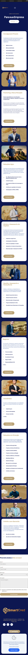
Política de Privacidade (14, 646)
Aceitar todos (14, 650)
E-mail (1, 567)
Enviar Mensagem (14, 594)
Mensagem (2, 577)
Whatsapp (2, 572)
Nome (1, 561)
